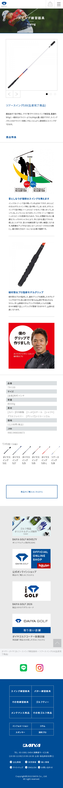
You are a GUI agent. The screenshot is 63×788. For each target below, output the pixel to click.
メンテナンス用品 (20, 712)
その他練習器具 (20, 701)
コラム (42, 726)
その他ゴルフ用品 (42, 712)
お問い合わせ (47, 767)
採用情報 (32, 762)
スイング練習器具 (20, 691)
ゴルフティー (42, 701)
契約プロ (42, 732)
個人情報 (45, 762)
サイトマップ (18, 767)
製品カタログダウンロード (23, 605)
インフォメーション (20, 726)
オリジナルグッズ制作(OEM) (24, 541)
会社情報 (17, 762)
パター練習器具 (42, 691)
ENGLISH (32, 767)
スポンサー (20, 732)
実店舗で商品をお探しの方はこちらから (28, 638)
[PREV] (9, 94)
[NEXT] (16, 94)
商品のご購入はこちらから (32, 491)
